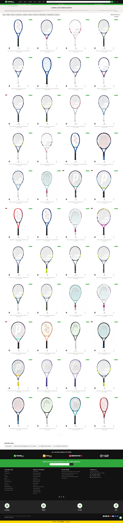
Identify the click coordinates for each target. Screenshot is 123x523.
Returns (6, 478)
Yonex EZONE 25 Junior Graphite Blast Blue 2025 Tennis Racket (47, 88)
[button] (20, 2)
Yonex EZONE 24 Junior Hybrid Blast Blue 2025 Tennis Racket (47, 239)
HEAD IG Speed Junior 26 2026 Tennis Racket (76, 353)
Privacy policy (11, 517)
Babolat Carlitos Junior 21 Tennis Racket (47, 277)
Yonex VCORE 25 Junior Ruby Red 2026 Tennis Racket (104, 428)
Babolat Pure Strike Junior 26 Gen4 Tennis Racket (75, 126)
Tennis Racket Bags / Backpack (38, 486)
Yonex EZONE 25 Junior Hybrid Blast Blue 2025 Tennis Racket (75, 164)
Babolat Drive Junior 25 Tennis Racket (18, 88)
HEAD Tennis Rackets (36, 474)
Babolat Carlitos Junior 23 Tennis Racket (104, 277)
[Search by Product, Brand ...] (111, 2)
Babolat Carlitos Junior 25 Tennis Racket (47, 315)
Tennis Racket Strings (36, 490)
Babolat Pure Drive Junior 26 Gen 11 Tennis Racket (104, 126)
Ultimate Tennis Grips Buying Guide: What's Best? (70, 476)
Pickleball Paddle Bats (36, 491)
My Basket (6, 476)
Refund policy (7, 517)
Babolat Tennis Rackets (37, 473)
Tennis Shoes (35, 478)
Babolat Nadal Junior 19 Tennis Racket (104, 239)
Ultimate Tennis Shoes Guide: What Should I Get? (70, 473)
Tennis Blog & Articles (8, 486)
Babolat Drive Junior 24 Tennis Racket (76, 88)
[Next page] (64, 435)
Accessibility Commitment (9, 490)
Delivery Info (7, 471)
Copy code (68, 521)
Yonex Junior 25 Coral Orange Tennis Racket (47, 353)
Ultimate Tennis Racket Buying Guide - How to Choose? (25, 446)
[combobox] (80, 2)
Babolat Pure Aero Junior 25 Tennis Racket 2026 (19, 315)
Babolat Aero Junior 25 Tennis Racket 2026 (76, 277)
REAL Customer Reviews (9, 488)
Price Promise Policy (8, 481)
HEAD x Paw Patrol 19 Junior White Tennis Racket (76, 239)
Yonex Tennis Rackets (36, 476)
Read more (116, 11)
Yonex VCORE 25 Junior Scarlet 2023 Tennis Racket (18, 239)
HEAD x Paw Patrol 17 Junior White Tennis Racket (104, 315)
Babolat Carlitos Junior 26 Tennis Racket (47, 126)
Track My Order (7, 473)
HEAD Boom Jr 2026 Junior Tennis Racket (75, 428)
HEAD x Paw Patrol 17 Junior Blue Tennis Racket (104, 164)
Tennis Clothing (35, 483)
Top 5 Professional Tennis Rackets (60, 446)
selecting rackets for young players (94, 10)
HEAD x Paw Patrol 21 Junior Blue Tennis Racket (19, 428)
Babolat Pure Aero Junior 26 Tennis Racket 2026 (19, 164)
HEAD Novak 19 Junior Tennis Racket (104, 353)
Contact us (6, 483)
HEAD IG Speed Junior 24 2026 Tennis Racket (47, 428)
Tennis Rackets (8, 446)
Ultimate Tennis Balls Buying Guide (67, 474)
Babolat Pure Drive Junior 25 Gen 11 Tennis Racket (18, 126)
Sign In (6, 474)
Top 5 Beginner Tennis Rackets (45, 446)
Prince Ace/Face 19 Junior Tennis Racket (18, 353)
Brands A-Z (35, 493)
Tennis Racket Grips (36, 488)
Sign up (71, 464)
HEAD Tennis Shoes (36, 481)
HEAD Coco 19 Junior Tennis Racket (75, 315)
